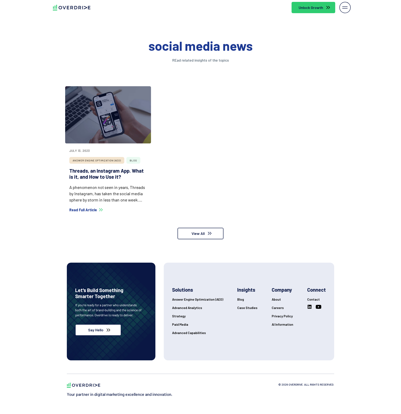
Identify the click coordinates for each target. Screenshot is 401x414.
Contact (313, 299)
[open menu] (345, 7)
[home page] (68, 7)
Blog (240, 299)
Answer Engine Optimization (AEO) (197, 299)
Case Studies (247, 308)
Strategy (179, 316)
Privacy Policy (282, 316)
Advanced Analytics (187, 308)
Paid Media (180, 324)
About (276, 299)
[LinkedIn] (310, 307)
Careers (278, 308)
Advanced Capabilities (189, 333)
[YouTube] (319, 307)
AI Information (282, 324)
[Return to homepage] (83, 385)
